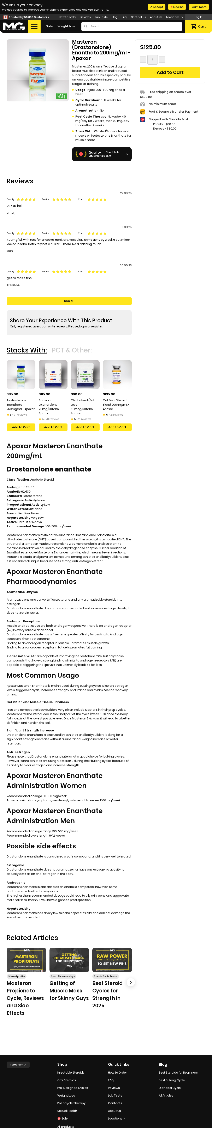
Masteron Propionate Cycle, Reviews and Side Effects (25, 998)
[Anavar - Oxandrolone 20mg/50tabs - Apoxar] (53, 374)
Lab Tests (101, 17)
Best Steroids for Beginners (178, 1072)
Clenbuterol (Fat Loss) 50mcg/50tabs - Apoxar (83, 406)
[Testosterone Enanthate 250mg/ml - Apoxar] (21, 374)
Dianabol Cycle (170, 1088)
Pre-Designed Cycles (72, 1088)
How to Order (117, 1072)
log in (83, 326)
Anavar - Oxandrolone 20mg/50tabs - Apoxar (50, 406)
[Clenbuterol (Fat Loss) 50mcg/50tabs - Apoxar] (85, 374)
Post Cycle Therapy (71, 1103)
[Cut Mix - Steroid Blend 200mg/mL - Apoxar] (117, 374)
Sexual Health (67, 1111)
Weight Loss (67, 26)
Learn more (199, 7)
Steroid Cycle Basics (105, 976)
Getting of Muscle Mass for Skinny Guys (69, 991)
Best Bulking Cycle (172, 1080)
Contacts (115, 1103)
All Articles (166, 1095)
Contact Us (138, 17)
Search (85, 26)
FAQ (124, 17)
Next (131, 982)
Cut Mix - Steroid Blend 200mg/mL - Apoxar (116, 404)
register (96, 326)
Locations (173, 17)
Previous (7, 982)
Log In (198, 17)
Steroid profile (16, 976)
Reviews (86, 17)
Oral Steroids (66, 1080)
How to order (67, 17)
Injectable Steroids (70, 1072)
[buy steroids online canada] (14, 26)
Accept (157, 7)
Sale (49, 26)
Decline (178, 7)
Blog (115, 17)
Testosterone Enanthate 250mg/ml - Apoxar (21, 404)
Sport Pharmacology (63, 976)
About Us (156, 17)
